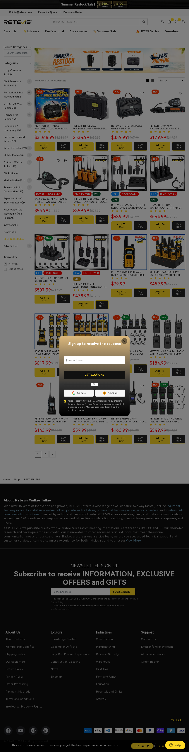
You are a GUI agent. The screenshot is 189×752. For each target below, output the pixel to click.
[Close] (124, 341)
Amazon (113, 393)
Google (81, 393)
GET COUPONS (94, 374)
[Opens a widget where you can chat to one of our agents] (175, 745)
